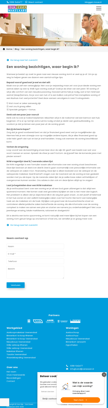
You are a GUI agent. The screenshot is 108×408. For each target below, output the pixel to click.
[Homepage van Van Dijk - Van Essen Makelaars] (21, 8)
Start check (78, 400)
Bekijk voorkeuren (50, 399)
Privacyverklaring (75, 404)
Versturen (15, 285)
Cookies (64, 404)
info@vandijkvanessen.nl (82, 369)
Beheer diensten (47, 391)
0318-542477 (76, 365)
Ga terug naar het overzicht (24, 60)
